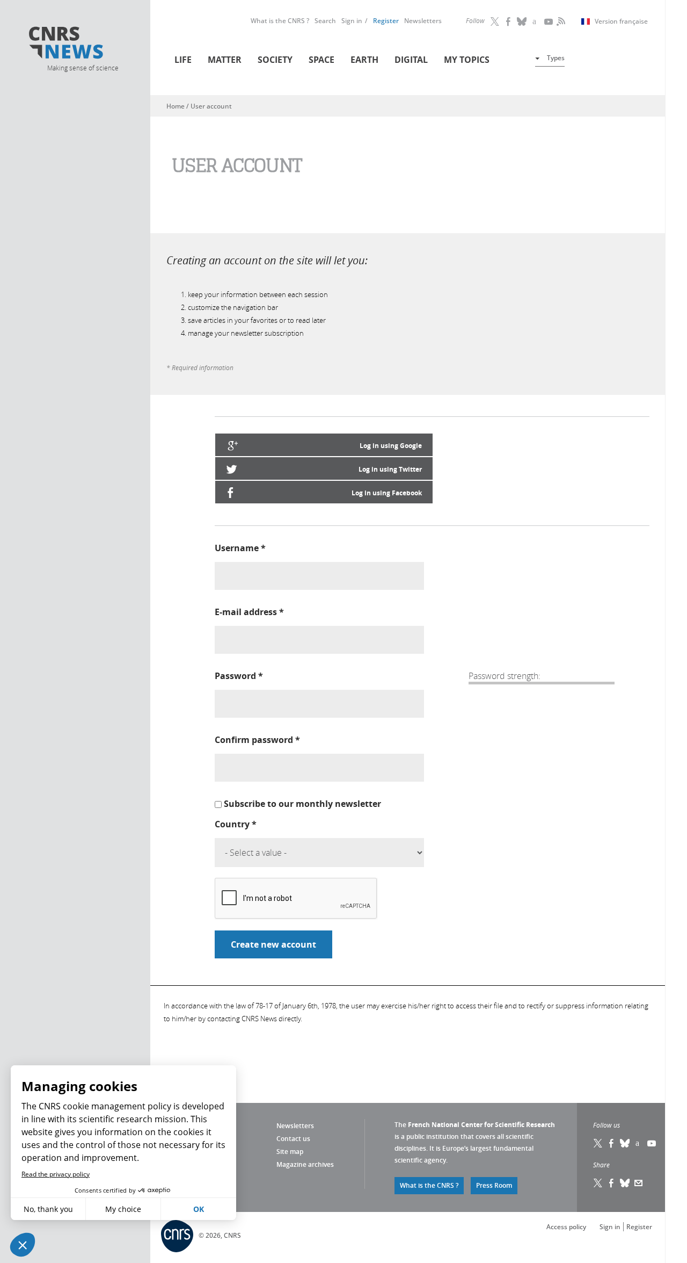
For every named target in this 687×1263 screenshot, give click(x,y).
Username (240, 548)
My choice (123, 1209)
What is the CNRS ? (280, 20)
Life (183, 60)
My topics (466, 60)
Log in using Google (391, 445)
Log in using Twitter (390, 469)
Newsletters (423, 20)
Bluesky (625, 1143)
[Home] (82, 44)
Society (275, 60)
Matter (225, 60)
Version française (621, 21)
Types (556, 57)
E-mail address (249, 612)
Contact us (293, 1138)
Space (321, 60)
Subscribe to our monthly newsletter (302, 804)
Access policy (566, 1226)
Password (239, 676)
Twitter (495, 21)
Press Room (494, 1185)
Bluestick (522, 21)
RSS (559, 21)
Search (325, 20)
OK (198, 1209)
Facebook (508, 21)
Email (638, 1183)
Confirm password (257, 740)
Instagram (535, 21)
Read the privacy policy (55, 1174)
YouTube (549, 21)
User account (211, 106)
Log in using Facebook (387, 492)
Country (236, 824)
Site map (289, 1151)
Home (175, 106)
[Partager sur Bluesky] (625, 1183)
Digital (411, 60)
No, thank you (48, 1209)
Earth (364, 60)
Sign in (351, 20)
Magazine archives (305, 1164)
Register (386, 20)
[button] (22, 1245)
